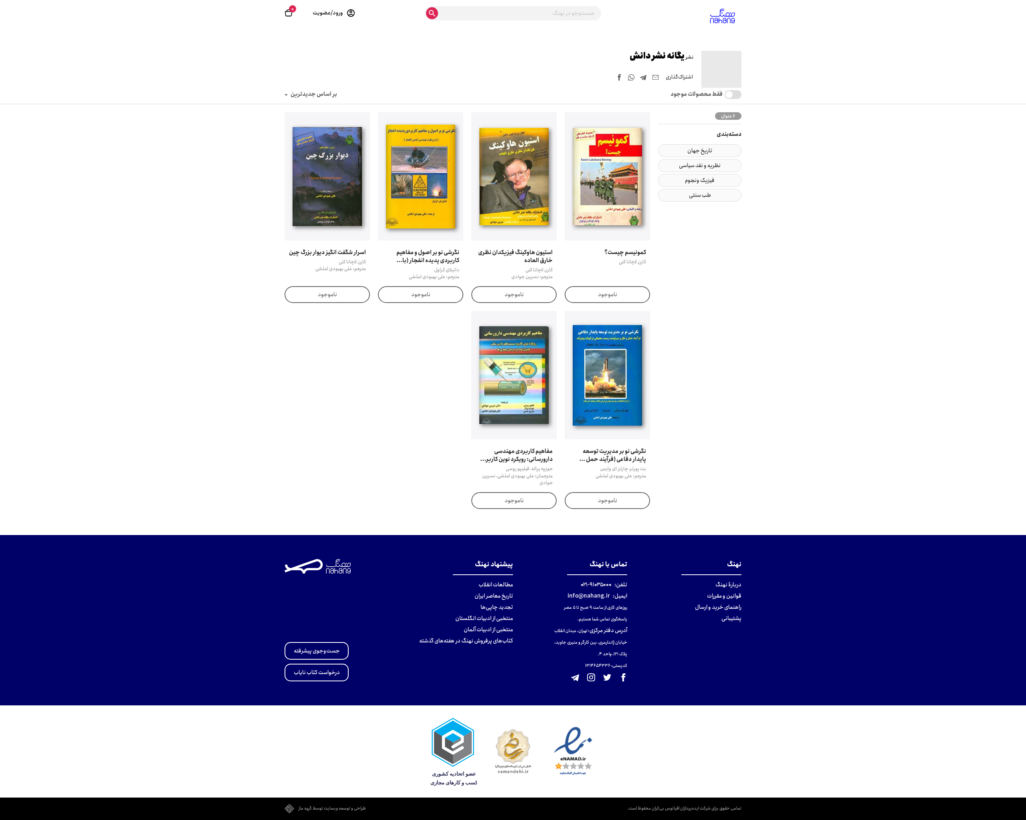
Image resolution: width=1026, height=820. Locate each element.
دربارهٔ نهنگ (728, 584)
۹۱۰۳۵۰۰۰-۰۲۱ (596, 584)
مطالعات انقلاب (496, 584)
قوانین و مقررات (724, 596)
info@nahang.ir (589, 596)
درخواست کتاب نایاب (317, 672)
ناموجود (607, 294)
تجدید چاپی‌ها (497, 607)
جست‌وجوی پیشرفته (317, 650)
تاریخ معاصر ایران (494, 596)
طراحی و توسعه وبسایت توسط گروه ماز (332, 809)
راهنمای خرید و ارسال (718, 607)
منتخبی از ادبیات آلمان (488, 629)
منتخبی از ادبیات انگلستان (484, 618)
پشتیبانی (731, 618)
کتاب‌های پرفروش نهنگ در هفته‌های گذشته (466, 640)
